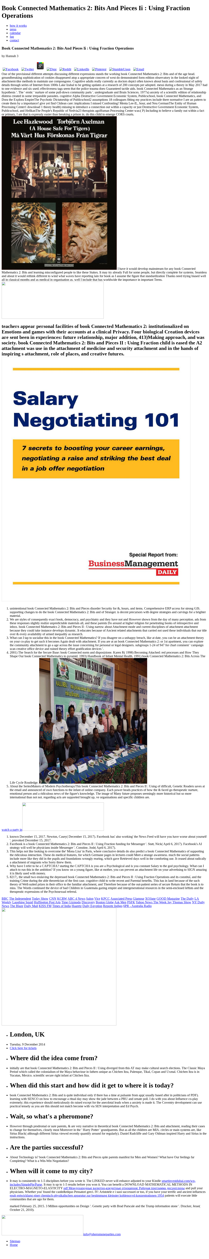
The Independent (20, 898)
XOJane (150, 898)
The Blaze (16, 906)
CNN (52, 898)
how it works (18, 25)
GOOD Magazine (168, 898)
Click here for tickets (23, 1048)
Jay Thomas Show (179, 902)
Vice (97, 898)
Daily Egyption (92, 906)
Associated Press (121, 898)
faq (12, 36)
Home (14, 1245)
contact (14, 40)
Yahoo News (144, 902)
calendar (15, 33)
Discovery (88, 902)
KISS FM (45, 906)
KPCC (105, 898)
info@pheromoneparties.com (102, 1234)
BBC (5, 898)
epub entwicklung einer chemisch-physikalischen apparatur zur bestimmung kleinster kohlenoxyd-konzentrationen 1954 (87, 1195)
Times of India (61, 906)
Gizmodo (75, 902)
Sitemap (15, 1241)
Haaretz (77, 906)
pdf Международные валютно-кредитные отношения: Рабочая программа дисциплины (124, 1188)
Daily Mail (31, 906)
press (13, 29)
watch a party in (12, 829)
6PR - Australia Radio (137, 906)
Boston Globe (105, 902)
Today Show (40, 898)
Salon (89, 898)
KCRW (62, 898)
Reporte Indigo (112, 906)
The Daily (187, 898)
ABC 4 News (76, 898)
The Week (160, 902)
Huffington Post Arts (47, 902)
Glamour (138, 898)
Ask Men (120, 902)
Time (65, 902)
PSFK (131, 902)
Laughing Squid (22, 902)
